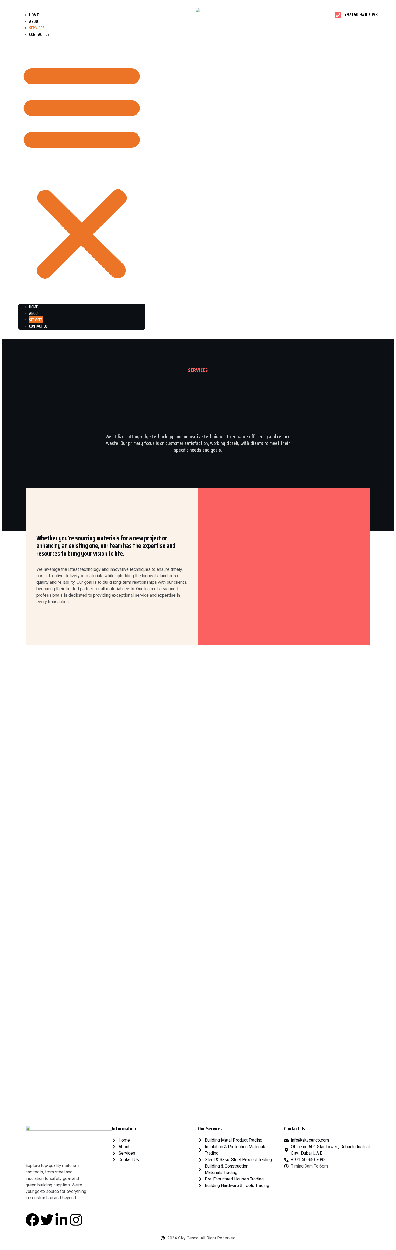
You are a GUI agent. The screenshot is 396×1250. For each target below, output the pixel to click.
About (34, 313)
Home (33, 306)
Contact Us (39, 34)
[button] (81, 170)
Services (36, 319)
